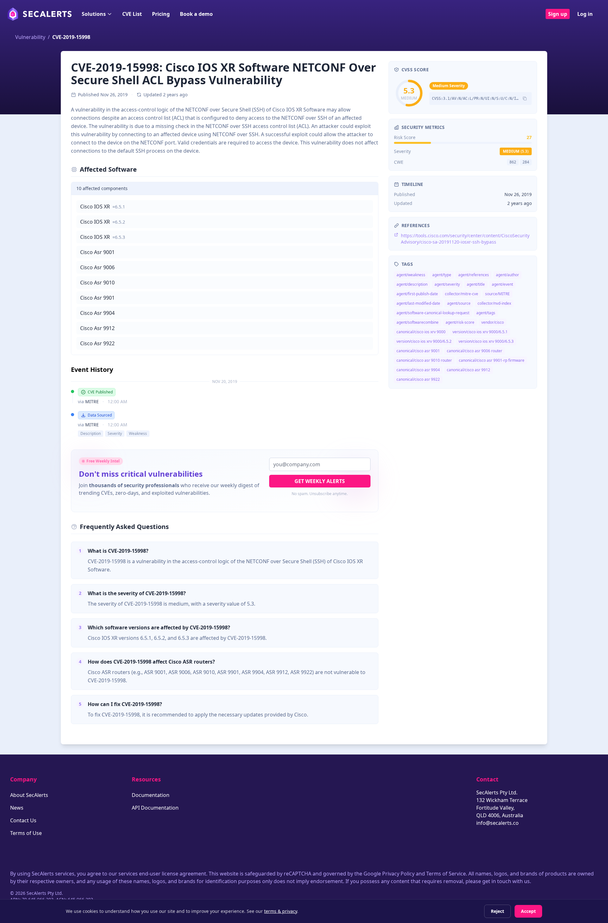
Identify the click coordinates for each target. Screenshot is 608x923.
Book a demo (196, 13)
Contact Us (23, 820)
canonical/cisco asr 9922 (418, 379)
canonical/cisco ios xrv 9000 (421, 331)
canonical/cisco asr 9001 (418, 350)
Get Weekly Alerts (319, 481)
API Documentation (155, 807)
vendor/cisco (492, 322)
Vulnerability (30, 37)
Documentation (150, 795)
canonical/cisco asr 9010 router (424, 360)
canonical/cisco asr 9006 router (474, 350)
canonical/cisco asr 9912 (468, 369)
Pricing (161, 13)
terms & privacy (280, 911)
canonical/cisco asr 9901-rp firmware (491, 360)
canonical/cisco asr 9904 (418, 369)
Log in (585, 13)
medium (516, 151)
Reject (497, 911)
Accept (528, 911)
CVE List (132, 13)
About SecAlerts (29, 795)
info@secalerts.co (497, 822)
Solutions (94, 13)
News (16, 807)
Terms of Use (26, 833)
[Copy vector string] (524, 98)
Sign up (557, 13)
